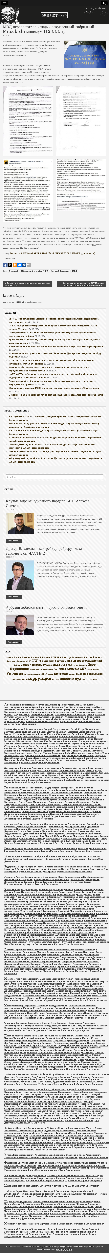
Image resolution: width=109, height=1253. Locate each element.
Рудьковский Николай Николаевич (72, 1081)
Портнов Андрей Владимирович (22, 1059)
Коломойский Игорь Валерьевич (77, 913)
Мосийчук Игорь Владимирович (45, 998)
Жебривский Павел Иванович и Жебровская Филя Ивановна (67, 856)
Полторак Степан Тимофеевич (56, 1057)
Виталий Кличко (93, 657)
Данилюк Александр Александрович (64, 824)
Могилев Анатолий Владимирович (78, 995)
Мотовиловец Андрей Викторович (23, 1000)
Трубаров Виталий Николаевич (37, 1145)
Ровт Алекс (36, 1079)
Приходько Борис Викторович (44, 1064)
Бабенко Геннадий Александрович (23, 729)
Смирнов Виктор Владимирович (22, 1108)
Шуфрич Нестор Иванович (32, 1218)
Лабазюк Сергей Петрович (18, 949)
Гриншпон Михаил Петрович (44, 814)
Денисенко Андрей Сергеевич (44, 829)
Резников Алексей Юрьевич (75, 1077)
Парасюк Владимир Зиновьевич (34, 1040)
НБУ (64, 664)
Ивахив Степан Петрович (18, 879)
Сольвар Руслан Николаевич (53, 1111)
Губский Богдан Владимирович (58, 816)
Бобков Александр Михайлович (35, 748)
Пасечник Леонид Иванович (37, 1043)
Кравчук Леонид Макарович (77, 925)
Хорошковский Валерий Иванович (45, 1180)
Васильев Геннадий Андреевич (76, 770)
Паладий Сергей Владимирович (63, 1038)
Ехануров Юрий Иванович (89, 851)
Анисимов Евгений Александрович (74, 714)
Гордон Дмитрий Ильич (69, 809)
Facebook (13, 271)
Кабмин (17, 665)
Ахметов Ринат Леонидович (20, 724)
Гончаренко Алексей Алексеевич (57, 807)
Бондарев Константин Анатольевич (40, 755)
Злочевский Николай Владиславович (68, 869)
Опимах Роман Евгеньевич (56, 1028)
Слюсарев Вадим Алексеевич (44, 1106)
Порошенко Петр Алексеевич (90, 1057)
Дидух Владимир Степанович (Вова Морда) (28, 836)
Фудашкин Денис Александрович (76, 1167)
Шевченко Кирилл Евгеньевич (35, 1206)
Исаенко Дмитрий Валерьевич (41, 884)
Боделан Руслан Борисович (49, 753)
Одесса (82, 664)
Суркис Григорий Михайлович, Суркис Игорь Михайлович (60, 1120)
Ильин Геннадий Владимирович (53, 882)
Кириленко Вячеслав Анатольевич (82, 897)
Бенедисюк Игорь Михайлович (53, 743)
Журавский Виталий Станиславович (65, 859)
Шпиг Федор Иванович (94, 1213)
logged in (19, 301)
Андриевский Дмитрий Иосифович (34, 714)
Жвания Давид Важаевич (18, 856)
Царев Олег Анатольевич (53, 1185)
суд (78, 678)
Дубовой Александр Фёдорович (83, 841)
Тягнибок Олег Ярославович (49, 1149)
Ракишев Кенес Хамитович (82, 1074)
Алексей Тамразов (60, 271)
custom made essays (19, 451)
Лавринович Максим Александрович (43, 952)
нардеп (55, 679)
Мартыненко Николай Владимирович (44, 983)
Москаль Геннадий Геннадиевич (82, 998)
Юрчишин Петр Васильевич (89, 1223)
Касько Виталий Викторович (89, 892)
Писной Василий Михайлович (49, 1055)
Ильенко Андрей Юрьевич (85, 879)
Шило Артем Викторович (41, 1209)
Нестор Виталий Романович (42, 1013)
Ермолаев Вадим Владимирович (22, 851)
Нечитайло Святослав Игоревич (77, 1013)
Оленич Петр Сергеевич (55, 1023)
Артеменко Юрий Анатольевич (21, 719)
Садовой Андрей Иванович (51, 1089)
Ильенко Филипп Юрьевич (19, 882)
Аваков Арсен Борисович (36, 707)
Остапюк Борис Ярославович (87, 1028)
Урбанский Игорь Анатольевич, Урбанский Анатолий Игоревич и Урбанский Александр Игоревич (52, 1156)
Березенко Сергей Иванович (62, 746)
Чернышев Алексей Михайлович (79, 1193)
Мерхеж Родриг (78, 993)
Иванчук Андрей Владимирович (23, 877)
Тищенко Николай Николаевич (47, 1135)
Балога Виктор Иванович (53, 731)
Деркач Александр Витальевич (59, 831)
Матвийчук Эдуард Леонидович (22, 986)
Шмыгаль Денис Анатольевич (32, 1213)
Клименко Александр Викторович (23, 901)
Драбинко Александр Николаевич (79, 838)
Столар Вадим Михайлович (42, 1118)
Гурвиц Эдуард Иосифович (38, 818)
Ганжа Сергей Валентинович (33, 792)
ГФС (40, 661)
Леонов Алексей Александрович (59, 957)
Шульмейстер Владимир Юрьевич (64, 1216)
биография (61, 673)
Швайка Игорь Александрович (83, 1201)
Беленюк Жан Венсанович (47, 741)
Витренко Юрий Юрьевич (45, 777)
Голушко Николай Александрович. (81, 804)
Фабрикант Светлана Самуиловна (23, 1162)
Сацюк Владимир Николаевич (90, 1092)
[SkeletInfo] (54, 15)
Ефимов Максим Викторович (57, 851)
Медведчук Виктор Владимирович (23, 988)
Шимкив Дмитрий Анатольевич (74, 1209)
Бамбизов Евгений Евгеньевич (84, 731)
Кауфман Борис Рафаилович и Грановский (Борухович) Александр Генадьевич (48, 894)
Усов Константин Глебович (93, 1157)
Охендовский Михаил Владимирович (68, 1030)
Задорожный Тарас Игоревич (20, 866)
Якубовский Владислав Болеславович (25, 1229)
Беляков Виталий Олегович (19, 743)
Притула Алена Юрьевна (76, 1062)
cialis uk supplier (18, 430)
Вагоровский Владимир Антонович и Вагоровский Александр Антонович (45, 768)
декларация (95, 673)
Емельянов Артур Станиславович (23, 848)
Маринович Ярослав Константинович (77, 981)
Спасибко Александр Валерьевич (22, 1113)
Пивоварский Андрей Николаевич (81, 1047)
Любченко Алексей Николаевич (71, 971)
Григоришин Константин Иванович (69, 811)
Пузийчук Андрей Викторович (85, 1066)
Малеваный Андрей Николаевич (37, 981)
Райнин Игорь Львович (53, 1074)
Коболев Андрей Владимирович (47, 906)
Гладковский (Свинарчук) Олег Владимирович (49, 799)
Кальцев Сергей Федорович (88, 889)
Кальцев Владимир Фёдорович (56, 889)
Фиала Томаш (88, 1162)
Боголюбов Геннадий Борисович (36, 750)
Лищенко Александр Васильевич (80, 961)
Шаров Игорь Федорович (18, 1201)
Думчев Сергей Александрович (21, 843)
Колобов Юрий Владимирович (41, 913)
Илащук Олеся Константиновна (51, 879)
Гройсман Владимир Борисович (22, 816)
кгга (24, 679)
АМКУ (9, 657)
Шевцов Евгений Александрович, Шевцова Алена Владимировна (39, 1204)
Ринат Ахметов (68, 669)
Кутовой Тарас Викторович (69, 944)
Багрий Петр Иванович (57, 729)
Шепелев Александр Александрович (74, 1206)
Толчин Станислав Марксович (77, 1137)
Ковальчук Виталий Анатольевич (51, 908)
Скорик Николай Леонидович (75, 1103)
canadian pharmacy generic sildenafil (28, 423)
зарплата (16, 679)
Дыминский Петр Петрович (55, 843)
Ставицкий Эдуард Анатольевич (60, 1113)
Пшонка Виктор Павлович (50, 1069)
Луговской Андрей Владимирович (36, 966)
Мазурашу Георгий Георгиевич (56, 978)
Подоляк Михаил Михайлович (21, 1057)
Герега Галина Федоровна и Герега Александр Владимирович (48, 797)
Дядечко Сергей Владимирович (89, 843)
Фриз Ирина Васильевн (43, 1167)
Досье (68, 660)
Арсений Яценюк (40, 657)
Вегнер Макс (38, 773)
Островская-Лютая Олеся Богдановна (25, 1030)
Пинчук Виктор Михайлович (36, 1052)
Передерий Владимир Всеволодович (78, 1045)
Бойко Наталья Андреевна (79, 753)
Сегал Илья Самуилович (36, 1096)
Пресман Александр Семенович (59, 1059)
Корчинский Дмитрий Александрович (61, 920)
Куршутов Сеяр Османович (38, 944)
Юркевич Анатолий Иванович (21, 1223)
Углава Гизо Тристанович (18, 1155)
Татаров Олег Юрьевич (30, 1130)
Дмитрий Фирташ (53, 661)
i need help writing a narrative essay (27, 444)
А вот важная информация (19, 704)
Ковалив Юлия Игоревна (17, 908)
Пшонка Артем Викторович (19, 1069)
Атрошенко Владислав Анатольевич (80, 721)
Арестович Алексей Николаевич (45, 717)
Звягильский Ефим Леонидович (88, 866)
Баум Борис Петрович (84, 734)
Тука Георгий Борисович (44, 1147)
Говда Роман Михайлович (33, 802)
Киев (25, 664)
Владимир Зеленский (17, 661)
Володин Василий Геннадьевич (45, 780)
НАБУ (57, 664)
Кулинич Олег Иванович (80, 939)
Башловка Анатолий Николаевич (77, 736)
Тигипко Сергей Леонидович (39, 1133)
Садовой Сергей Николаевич (82, 1089)
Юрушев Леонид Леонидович (56, 1223)
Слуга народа (93, 669)
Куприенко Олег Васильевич (44, 942)
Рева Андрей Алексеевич (45, 1077)
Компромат (38, 664)
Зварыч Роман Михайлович (53, 866)
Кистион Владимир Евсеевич (40, 899)
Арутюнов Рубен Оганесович (56, 719)
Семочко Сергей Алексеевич (52, 1101)
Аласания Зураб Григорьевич (60, 709)
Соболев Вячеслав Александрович (89, 1108)
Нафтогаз (73, 665)
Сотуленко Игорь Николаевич (86, 1111)
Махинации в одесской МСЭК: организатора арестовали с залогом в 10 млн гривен (54, 388)
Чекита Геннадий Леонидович (52, 1191)
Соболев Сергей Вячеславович (20, 1111)
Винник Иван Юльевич (17, 777)
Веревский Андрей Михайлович (79, 773)
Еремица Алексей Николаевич (60, 848)
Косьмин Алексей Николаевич (40, 923)
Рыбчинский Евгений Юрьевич (55, 1084)
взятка (72, 674)
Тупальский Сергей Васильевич (76, 1147)
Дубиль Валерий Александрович (46, 841)
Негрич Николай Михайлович (37, 1010)
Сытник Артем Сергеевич (30, 1122)
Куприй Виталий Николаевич (78, 942)
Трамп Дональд (69, 1140)
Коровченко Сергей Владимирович (89, 918)
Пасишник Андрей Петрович (70, 1043)
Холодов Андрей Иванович (71, 1178)
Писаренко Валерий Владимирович (74, 1052)
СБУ (83, 669)
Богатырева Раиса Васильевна (70, 748)
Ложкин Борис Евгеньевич (57, 964)
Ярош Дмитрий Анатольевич (62, 1234)
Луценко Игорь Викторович (47, 968)
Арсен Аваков (22, 657)
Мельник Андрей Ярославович (37, 990)
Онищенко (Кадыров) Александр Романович (83, 1025)
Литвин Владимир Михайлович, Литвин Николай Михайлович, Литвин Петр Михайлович (52, 960)
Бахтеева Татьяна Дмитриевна (40, 736)
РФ (55, 669)
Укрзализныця (32, 674)
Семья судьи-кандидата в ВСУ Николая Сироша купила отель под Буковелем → (83, 284)
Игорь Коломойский (87, 660)
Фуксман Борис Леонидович (33, 1170)
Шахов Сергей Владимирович (49, 1201)
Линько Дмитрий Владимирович (35, 959)
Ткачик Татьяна (74, 1135)
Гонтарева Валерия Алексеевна (21, 807)
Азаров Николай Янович (29, 709)
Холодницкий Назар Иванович (37, 1178)
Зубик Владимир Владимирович (37, 871)
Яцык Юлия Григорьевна (36, 1236)
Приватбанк (35, 669)
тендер (92, 679)
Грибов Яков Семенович (35, 811)
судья (85, 679)
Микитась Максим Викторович (40, 995)
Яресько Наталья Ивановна (34, 1231)
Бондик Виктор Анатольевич (78, 755)
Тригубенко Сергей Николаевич (35, 1142)
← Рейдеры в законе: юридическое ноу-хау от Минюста (27, 284)
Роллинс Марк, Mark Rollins (35, 1081)
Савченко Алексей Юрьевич (19, 1089)
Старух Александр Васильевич (35, 1115)
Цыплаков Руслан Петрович (83, 1185)
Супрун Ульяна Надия (72, 1118)
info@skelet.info (64, 1249)
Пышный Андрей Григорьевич (83, 1069)
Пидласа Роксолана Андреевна (21, 1050)
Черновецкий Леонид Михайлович (40, 1193)
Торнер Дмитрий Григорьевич (43, 1140)
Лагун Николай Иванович (79, 952)
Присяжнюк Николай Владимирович (41, 1062)
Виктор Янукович (72, 657)
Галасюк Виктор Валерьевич (71, 790)
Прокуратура (47, 669)
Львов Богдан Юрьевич (40, 971)
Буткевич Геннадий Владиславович (39, 762)
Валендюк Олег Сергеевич (44, 770)
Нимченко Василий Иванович (90, 1015)
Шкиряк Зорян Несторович (34, 1211)
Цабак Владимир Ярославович (21, 1185)
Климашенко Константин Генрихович (79, 899)
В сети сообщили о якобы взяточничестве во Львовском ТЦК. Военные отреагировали (56, 346)
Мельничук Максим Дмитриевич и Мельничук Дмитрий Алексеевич (55, 992)
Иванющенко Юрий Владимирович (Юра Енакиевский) (73, 877)
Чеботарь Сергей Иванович (19, 1191)
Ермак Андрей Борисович (92, 848)
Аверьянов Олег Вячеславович (68, 707)
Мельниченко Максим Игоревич (73, 990)
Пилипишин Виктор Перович (55, 1050)
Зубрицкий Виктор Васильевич (74, 871)
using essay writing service (23, 458)
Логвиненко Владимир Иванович (22, 964)
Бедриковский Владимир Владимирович (27, 739)
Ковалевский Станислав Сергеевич (85, 906)
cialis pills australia (19, 416)
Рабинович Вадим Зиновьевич (21, 1074)
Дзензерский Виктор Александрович (43, 833)
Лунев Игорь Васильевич (71, 966)
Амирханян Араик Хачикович (48, 712)
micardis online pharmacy (22, 437)
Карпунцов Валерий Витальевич (54, 892)
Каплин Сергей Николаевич (19, 892)
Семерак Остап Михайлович (20, 1101)
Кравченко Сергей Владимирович (41, 925)
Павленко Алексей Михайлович (55, 1035)
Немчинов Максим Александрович (74, 1010)
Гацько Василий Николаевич (66, 792)
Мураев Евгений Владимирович (61, 1000)
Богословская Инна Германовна (72, 750)
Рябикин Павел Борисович (88, 1084)
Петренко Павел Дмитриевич (45, 1047)
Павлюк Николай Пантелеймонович (24, 1038)
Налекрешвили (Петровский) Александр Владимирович (35, 1005)
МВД (74, 271)
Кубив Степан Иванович (32, 934)
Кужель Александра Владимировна (67, 934)
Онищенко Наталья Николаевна (22, 1028)
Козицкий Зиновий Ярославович (38, 911)
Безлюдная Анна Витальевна (68, 739)
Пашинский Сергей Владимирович (37, 1045)
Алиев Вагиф (85, 709)
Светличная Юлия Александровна (23, 1094)
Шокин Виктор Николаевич (65, 1213)
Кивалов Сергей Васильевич (46, 897)
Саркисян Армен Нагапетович (56, 1092)
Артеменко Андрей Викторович (82, 717)
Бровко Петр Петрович (38, 758)
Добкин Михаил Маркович (69, 836)
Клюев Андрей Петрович (71, 904)
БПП (53, 657)
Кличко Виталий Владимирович (38, 904)
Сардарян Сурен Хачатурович (21, 1092)
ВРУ (58, 657)
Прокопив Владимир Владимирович (46, 1066)
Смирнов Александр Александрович (81, 1106)
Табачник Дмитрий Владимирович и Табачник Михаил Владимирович (44, 1128)
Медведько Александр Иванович (63, 988)
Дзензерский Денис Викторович (83, 833)
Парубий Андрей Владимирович (71, 1040)
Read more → (14, 540)
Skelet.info (78, 1247)
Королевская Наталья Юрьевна (21, 920)
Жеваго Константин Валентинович (24, 859)
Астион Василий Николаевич (42, 721)
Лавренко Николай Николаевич (51, 949)
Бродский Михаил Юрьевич (67, 758)
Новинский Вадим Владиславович (43, 1017)
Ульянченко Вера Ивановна (49, 1155)
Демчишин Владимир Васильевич (67, 826)
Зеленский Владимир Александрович (25, 869)
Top (102, 1246)
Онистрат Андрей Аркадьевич (40, 1025)
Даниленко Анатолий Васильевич (23, 824)
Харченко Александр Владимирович (25, 1175)
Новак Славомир (13, 1017)
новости (67, 678)
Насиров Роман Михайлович (70, 1008)
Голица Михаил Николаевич (45, 804)
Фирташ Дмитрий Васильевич (44, 1165)
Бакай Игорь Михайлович (85, 729)
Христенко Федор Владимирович (83, 1180)
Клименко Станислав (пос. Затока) (63, 901)
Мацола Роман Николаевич (89, 986)
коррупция (39, 678)
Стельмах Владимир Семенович (72, 1115)
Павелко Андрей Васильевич (20, 1035)
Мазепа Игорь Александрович (21, 978)
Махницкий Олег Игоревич (57, 986)
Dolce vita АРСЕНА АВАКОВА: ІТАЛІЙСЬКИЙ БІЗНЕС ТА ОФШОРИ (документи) (52, 253)
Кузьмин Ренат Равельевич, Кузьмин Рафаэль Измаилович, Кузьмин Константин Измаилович (54, 936)
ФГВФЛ (43, 674)
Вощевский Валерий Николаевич (33, 782)
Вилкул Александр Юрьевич (42, 775)
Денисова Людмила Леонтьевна (79, 829)
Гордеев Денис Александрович (38, 809)
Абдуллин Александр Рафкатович (55, 704)
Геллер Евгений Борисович (33, 795)
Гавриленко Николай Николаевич (23, 787)
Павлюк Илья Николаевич (89, 1035)
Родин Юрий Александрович (59, 1079)
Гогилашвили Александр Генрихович (70, 802)
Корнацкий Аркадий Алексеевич (50, 918)
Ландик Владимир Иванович (43, 954)
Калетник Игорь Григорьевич (21, 889)
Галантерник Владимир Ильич (37, 790)
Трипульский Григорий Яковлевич (73, 1142)
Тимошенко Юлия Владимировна (74, 1133)
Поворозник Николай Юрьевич (84, 1055)
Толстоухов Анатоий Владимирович (38, 1137)
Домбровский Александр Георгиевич (39, 838)
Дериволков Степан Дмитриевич (22, 831)
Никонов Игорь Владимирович (55, 1015)
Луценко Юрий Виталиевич (79, 968)
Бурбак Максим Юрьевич (30, 760)
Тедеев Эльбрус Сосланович (59, 1130)
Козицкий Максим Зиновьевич (75, 911)
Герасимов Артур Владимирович (67, 795)
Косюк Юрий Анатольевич (72, 923)
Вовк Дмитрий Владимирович (77, 777)
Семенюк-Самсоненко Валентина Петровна (76, 1099)
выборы (81, 673)
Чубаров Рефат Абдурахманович (51, 1196)
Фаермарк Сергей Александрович (62, 1162)
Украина (14, 673)
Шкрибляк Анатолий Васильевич (68, 1211)
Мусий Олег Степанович (94, 1000)
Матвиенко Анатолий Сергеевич (84, 983)
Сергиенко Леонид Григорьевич (40, 1103)
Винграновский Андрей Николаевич (79, 775)
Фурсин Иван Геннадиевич (65, 1170)
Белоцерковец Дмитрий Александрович (85, 741)
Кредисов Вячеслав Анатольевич (45, 927)
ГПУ (35, 660)
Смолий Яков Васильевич (56, 1108)
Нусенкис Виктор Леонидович (80, 1017)
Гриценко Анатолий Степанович (80, 814)
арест (50, 674)
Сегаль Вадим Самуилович (66, 1096)
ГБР (29, 661)
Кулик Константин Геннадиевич (46, 939)
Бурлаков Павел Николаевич (61, 760)
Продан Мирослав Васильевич (79, 1064)
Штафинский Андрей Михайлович (24, 1216)
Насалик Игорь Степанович (38, 1008)
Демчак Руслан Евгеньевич (31, 826)
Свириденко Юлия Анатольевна (61, 1094)
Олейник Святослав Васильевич (22, 1023)
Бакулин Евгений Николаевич (21, 731)
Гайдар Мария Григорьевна (58, 787)
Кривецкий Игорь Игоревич (80, 927)
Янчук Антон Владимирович (64, 1229)
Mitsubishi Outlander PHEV (34, 271)
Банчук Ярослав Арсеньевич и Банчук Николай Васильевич (37, 734)
